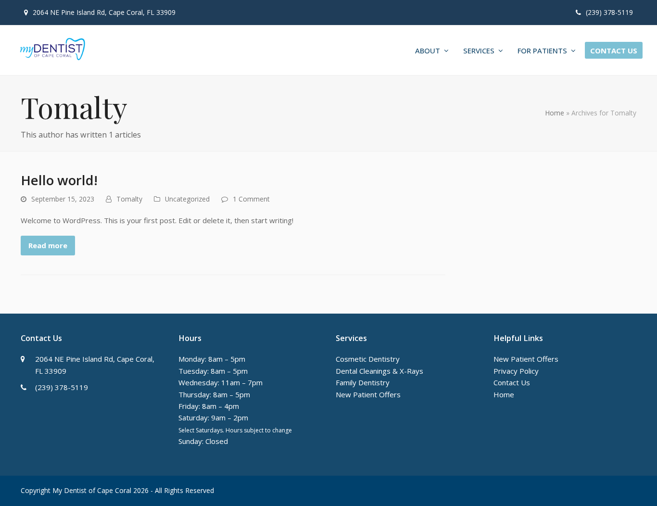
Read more (47, 245)
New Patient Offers (368, 394)
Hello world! (59, 180)
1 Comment (251, 198)
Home (554, 112)
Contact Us (511, 382)
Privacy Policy (516, 371)
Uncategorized (187, 198)
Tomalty (129, 198)
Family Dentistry (363, 382)
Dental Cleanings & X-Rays (379, 371)
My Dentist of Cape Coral (91, 490)
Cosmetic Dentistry (368, 359)
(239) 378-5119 (609, 12)
